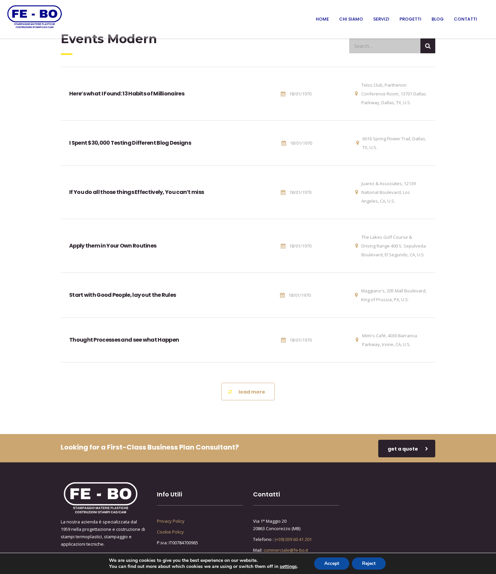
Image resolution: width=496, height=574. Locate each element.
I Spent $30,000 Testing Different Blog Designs (130, 143)
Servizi (381, 19)
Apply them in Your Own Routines (112, 246)
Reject (369, 563)
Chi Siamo (351, 19)
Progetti (410, 19)
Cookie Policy (170, 532)
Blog (438, 19)
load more (252, 392)
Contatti (465, 19)
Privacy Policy (171, 521)
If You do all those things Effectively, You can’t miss (136, 192)
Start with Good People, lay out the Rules (122, 295)
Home (322, 19)
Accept (331, 563)
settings (288, 567)
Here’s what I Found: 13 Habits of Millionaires (126, 93)
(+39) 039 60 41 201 (293, 539)
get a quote (403, 449)
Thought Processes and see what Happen (124, 340)
